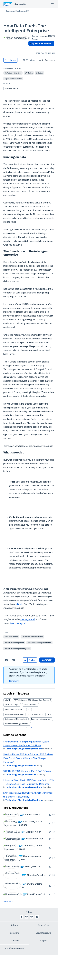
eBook (19, 604)
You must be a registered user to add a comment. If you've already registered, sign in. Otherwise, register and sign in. (28, 672)
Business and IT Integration (15, 719)
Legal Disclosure (43, 933)
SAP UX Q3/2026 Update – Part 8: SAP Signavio (27, 771)
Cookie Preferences (14, 948)
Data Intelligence (11, 637)
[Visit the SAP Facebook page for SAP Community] (21, 917)
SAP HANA (29, 73)
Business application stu (40, 719)
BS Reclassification (35, 714)
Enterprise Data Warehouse (32, 637)
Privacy (14, 925)
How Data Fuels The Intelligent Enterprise (26, 28)
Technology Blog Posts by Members (23, 749)
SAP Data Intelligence (13, 73)
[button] (6, 60)
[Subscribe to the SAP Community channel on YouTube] (31, 917)
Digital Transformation (13, 79)
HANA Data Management (14, 643)
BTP (49, 714)
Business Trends (11, 88)
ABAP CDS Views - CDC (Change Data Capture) (31, 700)
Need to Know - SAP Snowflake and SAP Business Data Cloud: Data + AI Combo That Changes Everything (28, 758)
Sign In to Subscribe (41, 43)
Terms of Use (43, 925)
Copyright (14, 933)
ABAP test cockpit (11, 705)
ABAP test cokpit (30, 705)
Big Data (39, 73)
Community (20, 4)
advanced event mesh (13, 710)
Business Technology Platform (16, 724)
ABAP (7, 700)
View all (7, 901)
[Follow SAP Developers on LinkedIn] (36, 917)
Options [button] (29, 48)
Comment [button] (47, 660)
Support (43, 940)
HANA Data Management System (17, 649)
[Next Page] (31, 728)
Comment (14, 681)
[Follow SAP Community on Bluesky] (26, 917)
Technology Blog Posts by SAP (17, 11)
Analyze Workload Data (14, 714)
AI (28, 710)
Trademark (14, 940)
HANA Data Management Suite (39, 643)
